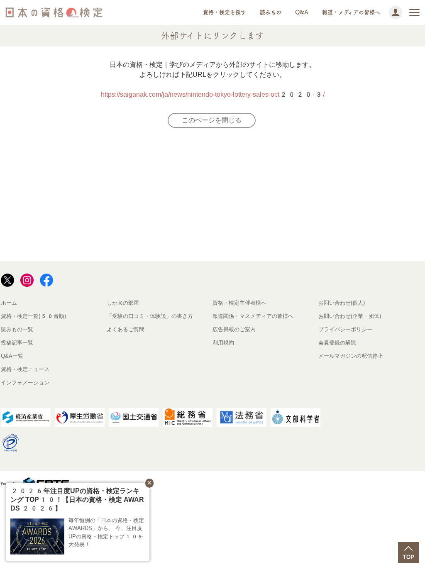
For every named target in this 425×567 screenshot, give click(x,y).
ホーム (9, 303)
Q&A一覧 (12, 356)
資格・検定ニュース (25, 369)
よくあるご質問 (125, 329)
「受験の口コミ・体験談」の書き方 (150, 316)
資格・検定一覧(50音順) (33, 316)
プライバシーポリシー (345, 329)
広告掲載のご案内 (234, 329)
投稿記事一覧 (17, 343)
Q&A (301, 12)
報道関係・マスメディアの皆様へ (252, 316)
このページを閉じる (212, 120)
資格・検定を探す (224, 12)
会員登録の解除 (337, 343)
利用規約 (223, 343)
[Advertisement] (149, 198)
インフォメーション (25, 382)
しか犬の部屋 (123, 303)
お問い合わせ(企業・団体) (349, 316)
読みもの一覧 (17, 329)
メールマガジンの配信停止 (350, 356)
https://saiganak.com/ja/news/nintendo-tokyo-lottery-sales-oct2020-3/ (213, 94)
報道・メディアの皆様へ (351, 12)
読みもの (270, 12)
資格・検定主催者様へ (239, 303)
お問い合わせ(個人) (341, 303)
